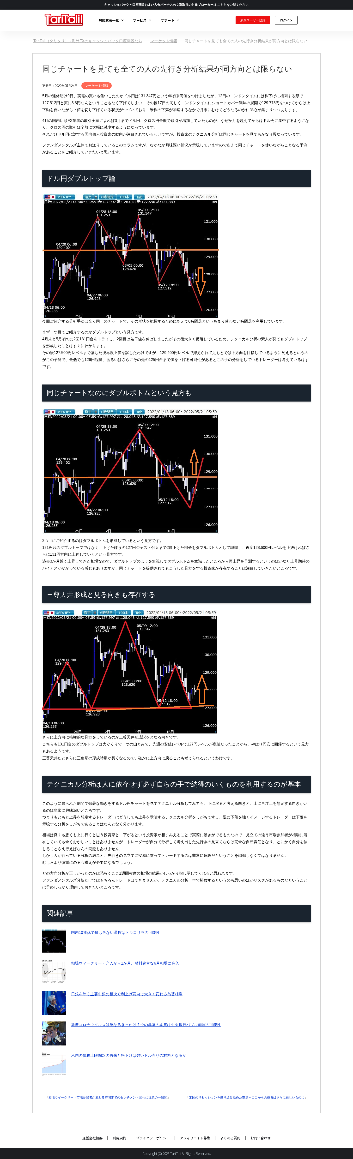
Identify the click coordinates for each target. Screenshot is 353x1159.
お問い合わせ (260, 1137)
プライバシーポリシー (153, 1137)
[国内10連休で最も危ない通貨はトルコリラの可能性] (54, 950)
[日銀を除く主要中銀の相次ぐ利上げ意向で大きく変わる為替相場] (54, 1011)
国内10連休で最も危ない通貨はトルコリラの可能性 (115, 933)
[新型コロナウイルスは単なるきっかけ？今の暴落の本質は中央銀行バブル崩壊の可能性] (54, 1042)
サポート (167, 20)
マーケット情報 (96, 86)
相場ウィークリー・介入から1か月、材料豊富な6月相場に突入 (125, 963)
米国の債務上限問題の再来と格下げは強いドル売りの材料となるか (128, 1055)
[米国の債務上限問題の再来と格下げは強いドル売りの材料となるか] (54, 1072)
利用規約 (119, 1137)
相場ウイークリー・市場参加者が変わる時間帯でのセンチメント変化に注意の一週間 (108, 1097)
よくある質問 (230, 1137)
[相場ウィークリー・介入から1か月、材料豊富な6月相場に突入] (54, 980)
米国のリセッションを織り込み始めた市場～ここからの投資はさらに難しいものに (246, 1097)
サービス (139, 20)
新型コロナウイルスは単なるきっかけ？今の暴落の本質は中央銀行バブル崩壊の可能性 (146, 1025)
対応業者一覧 (109, 20)
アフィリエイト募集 (195, 1137)
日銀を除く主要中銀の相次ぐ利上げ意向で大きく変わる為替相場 (127, 994)
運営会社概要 (92, 1137)
